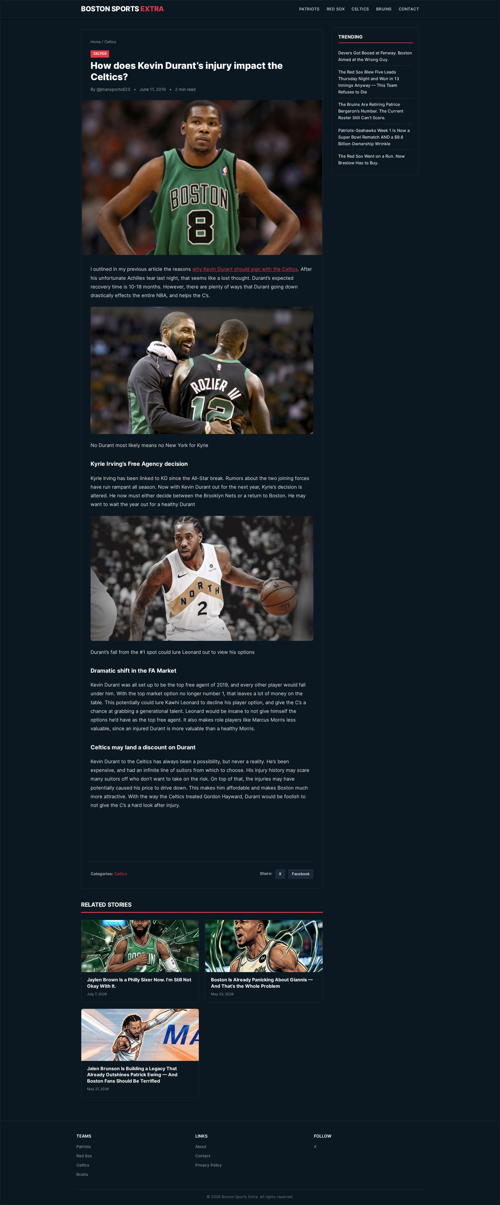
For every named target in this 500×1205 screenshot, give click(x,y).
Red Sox (336, 9)
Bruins (384, 9)
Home (96, 42)
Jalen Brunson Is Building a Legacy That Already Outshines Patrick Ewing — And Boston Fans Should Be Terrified (132, 1075)
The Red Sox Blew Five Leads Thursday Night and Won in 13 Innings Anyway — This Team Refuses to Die (368, 81)
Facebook (301, 874)
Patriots (309, 9)
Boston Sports (122, 9)
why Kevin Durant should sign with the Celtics (245, 269)
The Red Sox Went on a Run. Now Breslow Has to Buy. (371, 159)
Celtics (360, 9)
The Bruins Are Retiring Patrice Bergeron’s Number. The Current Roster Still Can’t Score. (370, 111)
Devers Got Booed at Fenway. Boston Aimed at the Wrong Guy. (375, 56)
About (200, 1146)
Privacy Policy (208, 1165)
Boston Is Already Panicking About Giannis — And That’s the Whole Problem (262, 983)
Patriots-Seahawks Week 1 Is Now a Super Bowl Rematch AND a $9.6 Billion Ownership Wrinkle (374, 137)
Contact (409, 9)
